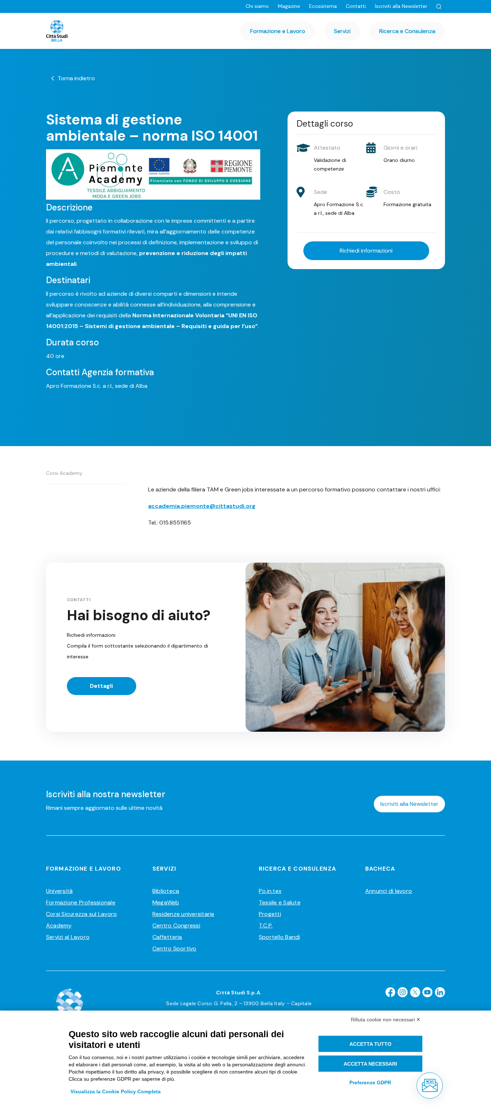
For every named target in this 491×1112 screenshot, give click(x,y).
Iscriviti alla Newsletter (401, 6)
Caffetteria (167, 937)
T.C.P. (265, 925)
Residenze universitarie (183, 914)
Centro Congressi (176, 925)
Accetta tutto (370, 1044)
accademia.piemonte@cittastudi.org (202, 506)
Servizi (342, 31)
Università (59, 891)
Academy (59, 925)
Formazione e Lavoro (277, 31)
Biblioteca (165, 891)
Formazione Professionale (80, 902)
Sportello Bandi (279, 937)
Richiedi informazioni (366, 250)
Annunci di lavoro (388, 891)
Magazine (289, 6)
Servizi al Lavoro (68, 937)
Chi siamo (257, 6)
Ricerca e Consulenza (407, 31)
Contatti (356, 6)
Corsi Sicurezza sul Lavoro (81, 914)
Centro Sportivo (174, 948)
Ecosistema (323, 6)
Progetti (270, 914)
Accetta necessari (370, 1064)
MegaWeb (165, 902)
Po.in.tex (270, 891)
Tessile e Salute (279, 902)
